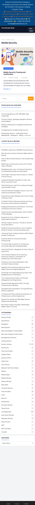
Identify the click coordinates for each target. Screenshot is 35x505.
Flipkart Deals (6, 354)
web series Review (7, 415)
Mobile (3, 371)
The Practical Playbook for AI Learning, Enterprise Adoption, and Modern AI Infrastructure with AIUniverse (14, 257)
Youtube (4, 432)
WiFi (2, 425)
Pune (3, 395)
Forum (17, 504)
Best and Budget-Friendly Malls (11, 331)
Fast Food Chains (7, 351)
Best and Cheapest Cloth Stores (12, 334)
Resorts (4, 398)
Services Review (6, 405)
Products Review (7, 388)
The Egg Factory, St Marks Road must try (14, 130)
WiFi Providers (6, 428)
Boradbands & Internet (8, 337)
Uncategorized (8, 68)
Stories (26, 504)
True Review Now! (7, 28)
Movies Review (6, 381)
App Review (5, 321)
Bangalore (4, 324)
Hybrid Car (4, 361)
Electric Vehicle (6, 344)
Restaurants (5, 401)
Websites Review (7, 418)
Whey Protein (5, 422)
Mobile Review (6, 378)
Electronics (5, 348)
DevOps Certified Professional (16, 12)
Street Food (5, 408)
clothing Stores (6, 341)
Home (3, 39)
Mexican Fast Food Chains (10, 368)
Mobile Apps (5, 375)
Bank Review (5, 327)
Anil (4, 77)
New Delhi (4, 385)
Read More (7, 89)
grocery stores (6, 358)
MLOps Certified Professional (23, 16)
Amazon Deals (6, 317)
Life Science (5, 364)
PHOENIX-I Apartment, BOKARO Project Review (17, 150)
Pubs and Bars (6, 391)
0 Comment (24, 77)
